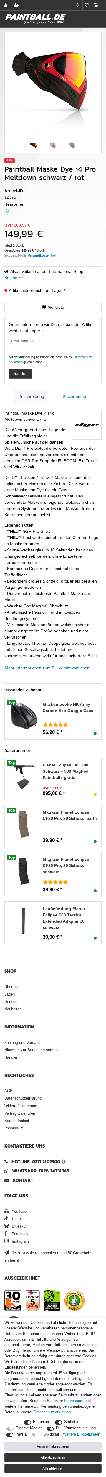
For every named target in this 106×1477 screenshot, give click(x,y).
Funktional (50, 1434)
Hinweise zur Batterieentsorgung (31, 1050)
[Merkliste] (87, 5)
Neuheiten (12, 1009)
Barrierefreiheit (16, 1121)
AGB (8, 1091)
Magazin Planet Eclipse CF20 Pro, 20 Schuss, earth (70, 815)
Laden (9, 994)
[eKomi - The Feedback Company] (74, 1300)
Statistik (71, 1422)
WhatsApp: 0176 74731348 (40, 1170)
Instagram (20, 1241)
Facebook (20, 1234)
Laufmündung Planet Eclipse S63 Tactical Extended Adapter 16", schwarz (65, 918)
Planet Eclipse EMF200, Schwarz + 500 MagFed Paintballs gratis (66, 771)
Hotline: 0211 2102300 (35, 1161)
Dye (8, 210)
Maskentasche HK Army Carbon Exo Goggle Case (68, 707)
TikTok (16, 1219)
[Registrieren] (17, 5)
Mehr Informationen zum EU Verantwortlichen (47, 667)
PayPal (21, 1434)
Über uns (12, 987)
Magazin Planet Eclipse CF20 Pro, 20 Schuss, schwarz (66, 865)
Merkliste (55, 307)
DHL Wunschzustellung (76, 1428)
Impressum (14, 1128)
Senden (20, 373)
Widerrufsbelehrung (20, 1106)
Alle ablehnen (53, 1468)
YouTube (19, 1211)
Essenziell (42, 1422)
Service (10, 1002)
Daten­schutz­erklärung (52, 1412)
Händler (10, 1057)
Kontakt (23, 1180)
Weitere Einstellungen (81, 1434)
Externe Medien (29, 1428)
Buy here (12, 277)
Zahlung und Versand (22, 1043)
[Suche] (77, 5)
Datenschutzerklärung (23, 1098)
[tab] (31, 396)
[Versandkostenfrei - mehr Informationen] (42, 255)
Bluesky (18, 1226)
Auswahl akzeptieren (53, 1446)
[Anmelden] (6, 5)
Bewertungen (75, 396)
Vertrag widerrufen (19, 1113)
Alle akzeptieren (53, 1457)
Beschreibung (31, 396)
